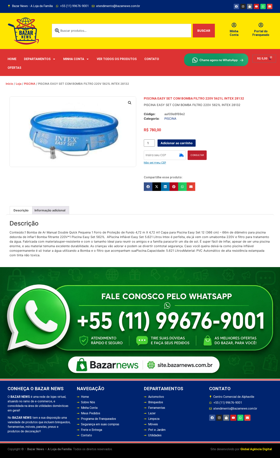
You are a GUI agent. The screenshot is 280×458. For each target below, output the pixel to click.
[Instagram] (243, 6)
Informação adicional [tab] (49, 210)
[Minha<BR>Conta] (234, 25)
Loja (18, 83)
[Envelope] (269, 6)
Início (9, 83)
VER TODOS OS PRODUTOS (117, 59)
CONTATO (151, 59)
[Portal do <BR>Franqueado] (260, 25)
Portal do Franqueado (260, 33)
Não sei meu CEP (155, 163)
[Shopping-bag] (249, 6)
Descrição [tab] (21, 210)
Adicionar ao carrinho (177, 143)
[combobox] (121, 30)
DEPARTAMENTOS (37, 59)
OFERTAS (14, 68)
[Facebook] (236, 6)
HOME (12, 59)
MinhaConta (234, 33)
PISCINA (29, 83)
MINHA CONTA (73, 59)
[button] (129, 102)
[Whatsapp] (263, 6)
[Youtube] (256, 6)
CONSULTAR (197, 155)
